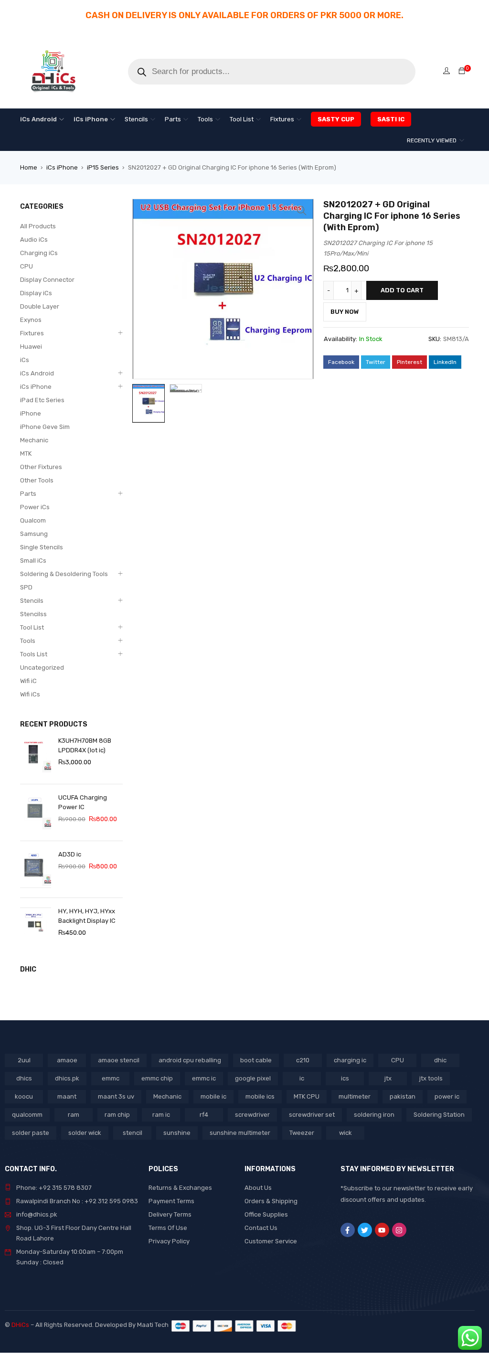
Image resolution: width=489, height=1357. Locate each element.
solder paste (30, 1132)
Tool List (32, 627)
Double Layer (39, 306)
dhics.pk (67, 1078)
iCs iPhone (62, 167)
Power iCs (35, 507)
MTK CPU (306, 1096)
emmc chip (157, 1078)
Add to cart (402, 290)
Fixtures (32, 333)
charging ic (350, 1060)
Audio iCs (34, 239)
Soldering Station (439, 1114)
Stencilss (33, 614)
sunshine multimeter (240, 1132)
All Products (38, 226)
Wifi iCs (30, 694)
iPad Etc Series (42, 400)
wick (345, 1132)
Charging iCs (39, 252)
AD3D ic (69, 854)
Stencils (31, 600)
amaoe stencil (118, 1060)
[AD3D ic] (35, 869)
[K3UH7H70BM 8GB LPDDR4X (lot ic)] (35, 755)
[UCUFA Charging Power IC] (35, 812)
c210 (302, 1060)
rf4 (204, 1114)
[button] (302, 210)
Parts (28, 493)
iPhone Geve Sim (45, 426)
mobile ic (213, 1096)
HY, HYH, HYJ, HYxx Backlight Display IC (87, 916)
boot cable (256, 1060)
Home (28, 167)
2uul (24, 1060)
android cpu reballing (190, 1060)
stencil (132, 1132)
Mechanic (34, 440)
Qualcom (33, 520)
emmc (110, 1078)
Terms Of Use (168, 1227)
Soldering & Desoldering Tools (64, 573)
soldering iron (374, 1114)
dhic (440, 1060)
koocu (24, 1096)
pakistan (402, 1096)
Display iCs (36, 293)
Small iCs (33, 560)
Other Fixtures (41, 466)
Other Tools (36, 480)
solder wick (84, 1132)
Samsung (34, 533)
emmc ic (204, 1078)
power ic (447, 1096)
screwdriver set (312, 1114)
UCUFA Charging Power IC (82, 802)
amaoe (67, 1060)
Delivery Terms (170, 1214)
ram (73, 1114)
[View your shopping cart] (461, 71)
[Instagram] (399, 1230)
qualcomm (27, 1114)
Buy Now (344, 311)
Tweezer (301, 1132)
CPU (26, 266)
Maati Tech (154, 1324)
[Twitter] (365, 1230)
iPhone (30, 413)
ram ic (161, 1114)
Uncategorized (42, 667)
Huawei (31, 346)
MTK (26, 453)
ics (345, 1078)
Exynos (31, 319)
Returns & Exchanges (180, 1187)
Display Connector (47, 279)
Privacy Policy (169, 1241)
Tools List (33, 654)
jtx (388, 1078)
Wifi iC (28, 680)
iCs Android (37, 373)
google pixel (253, 1078)
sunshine (177, 1132)
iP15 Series (103, 167)
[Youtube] (382, 1230)
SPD (26, 587)
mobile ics (260, 1096)
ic (301, 1078)
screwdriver (252, 1114)
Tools (27, 640)
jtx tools (431, 1078)
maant (66, 1096)
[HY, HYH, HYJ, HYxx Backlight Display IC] (35, 926)
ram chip (117, 1114)
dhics (24, 1078)
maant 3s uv (116, 1096)
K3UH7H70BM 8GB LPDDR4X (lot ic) (84, 745)
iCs (24, 359)
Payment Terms (171, 1201)
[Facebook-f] (347, 1230)
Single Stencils (41, 547)
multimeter (355, 1096)
